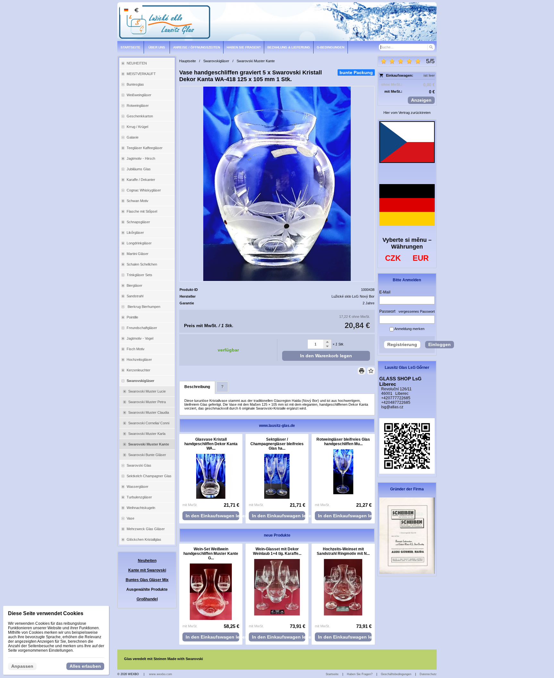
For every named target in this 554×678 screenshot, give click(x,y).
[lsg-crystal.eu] (277, 21)
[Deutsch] (126, 10)
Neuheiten (147, 560)
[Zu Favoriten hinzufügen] (371, 371)
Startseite (332, 674)
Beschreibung (197, 387)
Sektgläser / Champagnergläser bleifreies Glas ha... (277, 444)
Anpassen (22, 666)
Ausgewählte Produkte (147, 589)
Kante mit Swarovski (147, 570)
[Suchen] (431, 47)
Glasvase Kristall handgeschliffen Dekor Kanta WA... (211, 444)
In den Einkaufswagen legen (212, 515)
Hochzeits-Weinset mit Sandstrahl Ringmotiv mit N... (343, 551)
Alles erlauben (85, 666)
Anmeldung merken (409, 329)
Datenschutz (428, 674)
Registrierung (402, 344)
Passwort (387, 311)
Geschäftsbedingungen (396, 674)
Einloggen (439, 344)
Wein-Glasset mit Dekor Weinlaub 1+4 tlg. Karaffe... (277, 551)
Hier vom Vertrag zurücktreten (407, 112)
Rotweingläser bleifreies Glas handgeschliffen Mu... (343, 441)
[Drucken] (361, 371)
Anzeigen (421, 100)
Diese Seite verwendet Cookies (45, 613)
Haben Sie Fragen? (360, 674)
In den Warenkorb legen (326, 355)
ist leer (429, 75)
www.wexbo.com (160, 674)
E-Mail (384, 292)
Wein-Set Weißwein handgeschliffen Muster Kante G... (210, 553)
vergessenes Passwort (417, 311)
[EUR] (136, 10)
